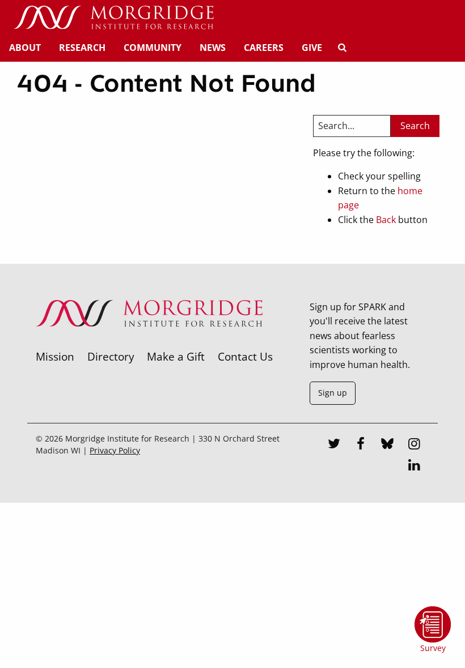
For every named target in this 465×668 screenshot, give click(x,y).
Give (312, 47)
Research (82, 47)
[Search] (342, 47)
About (25, 47)
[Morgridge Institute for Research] (149, 341)
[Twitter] (334, 445)
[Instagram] (414, 445)
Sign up (332, 392)
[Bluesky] (388, 445)
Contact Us (245, 356)
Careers (264, 47)
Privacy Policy (115, 450)
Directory (110, 356)
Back (386, 219)
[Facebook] (361, 445)
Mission (55, 356)
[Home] (113, 18)
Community (152, 47)
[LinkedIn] (414, 466)
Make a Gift (176, 356)
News (213, 47)
